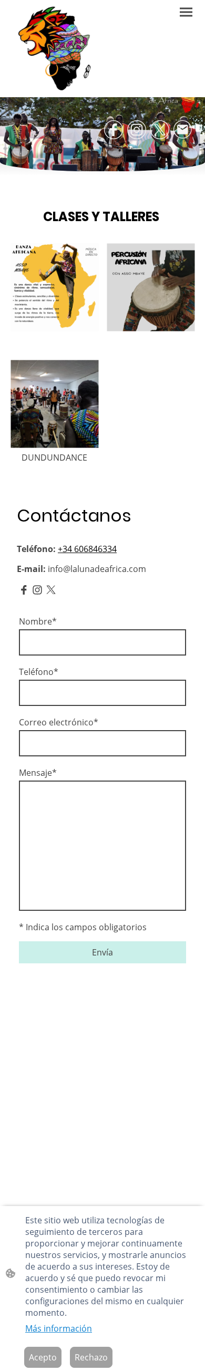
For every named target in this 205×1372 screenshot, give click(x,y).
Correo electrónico (58, 722)
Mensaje (38, 772)
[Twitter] (159, 129)
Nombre (38, 621)
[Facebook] (113, 129)
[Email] (182, 129)
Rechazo (91, 1357)
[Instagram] (136, 129)
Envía (102, 952)
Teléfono (38, 672)
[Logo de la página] (55, 48)
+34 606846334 (87, 549)
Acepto (43, 1357)
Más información (58, 1328)
